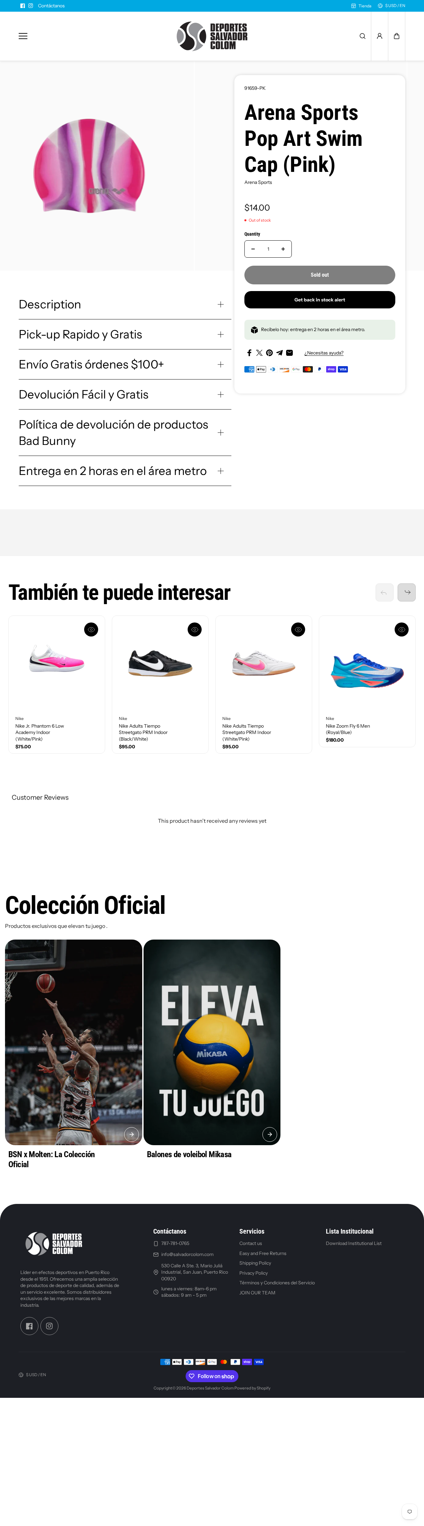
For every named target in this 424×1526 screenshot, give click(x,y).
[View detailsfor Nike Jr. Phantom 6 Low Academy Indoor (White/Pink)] (57, 664)
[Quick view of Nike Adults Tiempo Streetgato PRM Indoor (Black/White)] (195, 629)
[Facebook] (23, 6)
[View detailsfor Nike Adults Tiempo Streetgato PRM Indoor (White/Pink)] (264, 664)
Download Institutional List (354, 1243)
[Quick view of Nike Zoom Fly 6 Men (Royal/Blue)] (402, 629)
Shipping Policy (255, 1263)
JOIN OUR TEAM (257, 1293)
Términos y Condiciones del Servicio (277, 1283)
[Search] (362, 36)
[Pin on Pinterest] (269, 353)
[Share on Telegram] (279, 353)
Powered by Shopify (252, 1387)
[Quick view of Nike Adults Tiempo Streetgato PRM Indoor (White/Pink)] (298, 629)
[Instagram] (31, 6)
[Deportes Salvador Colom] (212, 36)
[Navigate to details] (131, 1134)
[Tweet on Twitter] (259, 353)
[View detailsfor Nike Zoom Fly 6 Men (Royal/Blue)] (367, 664)
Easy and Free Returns (262, 1253)
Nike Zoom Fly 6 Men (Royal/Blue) (348, 729)
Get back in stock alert (319, 300)
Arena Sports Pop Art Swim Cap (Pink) (303, 138)
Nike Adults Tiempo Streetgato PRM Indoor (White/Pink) (246, 732)
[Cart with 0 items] (396, 36)
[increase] (283, 249)
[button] (396, 36)
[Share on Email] (289, 353)
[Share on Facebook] (249, 353)
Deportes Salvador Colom (210, 1387)
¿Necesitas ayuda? (324, 353)
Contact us (250, 1243)
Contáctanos (51, 6)
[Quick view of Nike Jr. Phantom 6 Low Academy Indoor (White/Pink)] (91, 629)
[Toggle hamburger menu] (89, 36)
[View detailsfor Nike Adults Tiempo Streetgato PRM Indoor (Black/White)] (160, 664)
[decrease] (253, 249)
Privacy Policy (253, 1273)
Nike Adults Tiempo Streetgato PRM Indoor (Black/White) (143, 732)
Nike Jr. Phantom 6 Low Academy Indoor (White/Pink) (39, 732)
